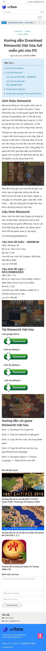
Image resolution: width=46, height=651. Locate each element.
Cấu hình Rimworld (14, 73)
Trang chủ (18, 31)
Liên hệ (16, 643)
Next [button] (44, 22)
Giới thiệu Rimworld (14, 68)
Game (28, 31)
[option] (22, 22)
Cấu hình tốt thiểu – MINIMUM (23, 77)
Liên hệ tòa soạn (4, 2)
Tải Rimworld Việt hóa (15, 89)
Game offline (23, 34)
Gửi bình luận (12, 605)
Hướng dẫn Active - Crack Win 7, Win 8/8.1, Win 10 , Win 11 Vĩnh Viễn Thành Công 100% (22, 23)
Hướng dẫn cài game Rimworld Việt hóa (23, 94)
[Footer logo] (13, 629)
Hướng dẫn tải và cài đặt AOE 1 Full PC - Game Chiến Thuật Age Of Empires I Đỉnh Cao (21, 502)
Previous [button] (39, 22)
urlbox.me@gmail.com (12, 621)
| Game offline (29, 56)
